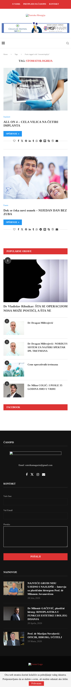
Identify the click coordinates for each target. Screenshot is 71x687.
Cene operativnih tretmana (43, 364)
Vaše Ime (7, 496)
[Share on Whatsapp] (37, 141)
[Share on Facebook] (18, 141)
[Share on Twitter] (22, 140)
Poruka (6, 524)
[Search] (67, 43)
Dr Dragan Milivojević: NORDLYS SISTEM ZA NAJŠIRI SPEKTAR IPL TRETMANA (47, 347)
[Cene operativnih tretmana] (13, 370)
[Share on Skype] (49, 141)
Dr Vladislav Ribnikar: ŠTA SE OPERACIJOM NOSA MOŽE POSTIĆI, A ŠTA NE (35, 308)
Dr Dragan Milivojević (40, 322)
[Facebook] (27, 474)
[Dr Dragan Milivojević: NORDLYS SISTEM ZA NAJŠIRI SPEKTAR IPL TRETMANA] (13, 349)
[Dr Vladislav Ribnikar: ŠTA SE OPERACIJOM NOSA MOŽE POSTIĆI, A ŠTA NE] (35, 280)
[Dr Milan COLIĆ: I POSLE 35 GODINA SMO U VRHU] (13, 390)
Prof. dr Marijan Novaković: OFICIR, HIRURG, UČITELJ (45, 635)
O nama (16, 4)
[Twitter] (32, 474)
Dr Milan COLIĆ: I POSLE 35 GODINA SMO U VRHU (45, 387)
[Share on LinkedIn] (30, 141)
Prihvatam (36, 683)
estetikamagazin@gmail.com (38, 465)
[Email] (43, 474)
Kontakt (54, 4)
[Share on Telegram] (40, 141)
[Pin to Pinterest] (26, 141)
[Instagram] (38, 474)
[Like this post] (14, 141)
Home (5, 54)
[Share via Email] (57, 141)
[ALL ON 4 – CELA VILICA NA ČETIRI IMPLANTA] (35, 89)
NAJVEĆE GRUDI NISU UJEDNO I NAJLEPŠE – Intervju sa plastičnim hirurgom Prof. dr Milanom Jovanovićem (47, 588)
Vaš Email (7, 510)
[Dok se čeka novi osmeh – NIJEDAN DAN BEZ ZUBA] (35, 177)
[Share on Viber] (53, 140)
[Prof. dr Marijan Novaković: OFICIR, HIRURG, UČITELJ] (13, 639)
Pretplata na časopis (34, 4)
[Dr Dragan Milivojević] (13, 328)
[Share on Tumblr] (33, 141)
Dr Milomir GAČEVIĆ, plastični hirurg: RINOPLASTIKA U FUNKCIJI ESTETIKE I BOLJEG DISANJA (47, 614)
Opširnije (11, 134)
